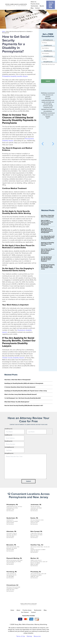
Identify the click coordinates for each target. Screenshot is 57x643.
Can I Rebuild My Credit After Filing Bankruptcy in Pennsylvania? (47, 237)
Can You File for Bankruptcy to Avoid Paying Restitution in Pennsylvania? (47, 230)
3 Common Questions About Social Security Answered (19, 387)
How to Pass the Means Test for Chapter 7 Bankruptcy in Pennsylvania (47, 251)
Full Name (48, 40)
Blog (32, 8)
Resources (37, 636)
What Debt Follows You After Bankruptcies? (16, 402)
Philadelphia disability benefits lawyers (15, 76)
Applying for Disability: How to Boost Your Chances (47, 244)
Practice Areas (35, 4)
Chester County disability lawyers (13, 358)
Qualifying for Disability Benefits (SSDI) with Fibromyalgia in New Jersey (48, 267)
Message (47, 61)
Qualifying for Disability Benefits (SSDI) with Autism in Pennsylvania (23, 383)
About (18, 610)
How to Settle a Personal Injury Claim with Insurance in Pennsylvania (47, 222)
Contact (37, 8)
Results (42, 6)
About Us (33, 2)
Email (48, 45)
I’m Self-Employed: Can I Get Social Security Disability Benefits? (22, 398)
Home (3, 31)
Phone (48, 50)
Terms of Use (20, 636)
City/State (48, 56)
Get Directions (10, 510)
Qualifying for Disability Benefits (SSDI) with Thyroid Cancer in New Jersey (25, 391)
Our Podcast (25, 612)
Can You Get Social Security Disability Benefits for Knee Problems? (46, 259)
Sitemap (29, 636)
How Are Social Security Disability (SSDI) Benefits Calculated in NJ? (23, 405)
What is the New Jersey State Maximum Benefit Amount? (20, 394)
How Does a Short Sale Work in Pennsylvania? (47, 216)
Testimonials (34, 6)
